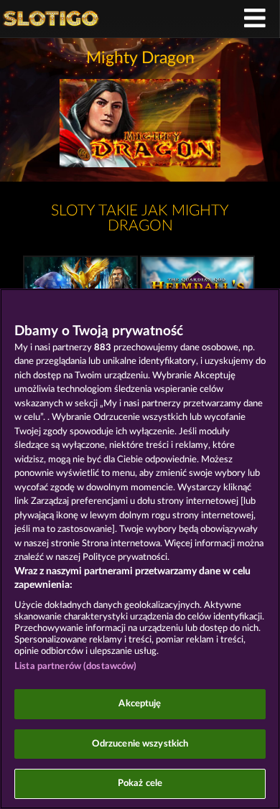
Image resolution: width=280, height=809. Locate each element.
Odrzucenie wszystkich (140, 744)
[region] (140, 549)
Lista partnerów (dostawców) (75, 666)
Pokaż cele (140, 783)
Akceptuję (139, 704)
